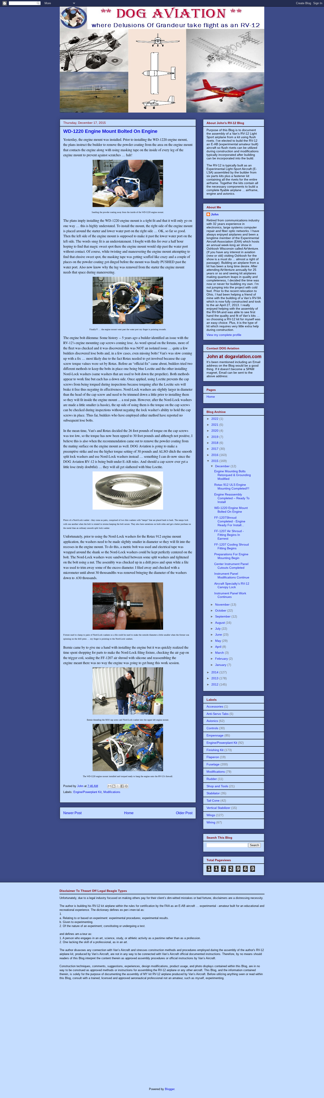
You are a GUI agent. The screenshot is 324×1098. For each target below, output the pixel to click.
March (220, 652)
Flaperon (213, 757)
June (219, 634)
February (222, 658)
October (221, 610)
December (223, 466)
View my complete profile (224, 335)
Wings (211, 815)
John (215, 214)
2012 (215, 684)
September (223, 616)
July (218, 628)
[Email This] (109, 786)
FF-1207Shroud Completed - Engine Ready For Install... (229, 521)
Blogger (169, 1089)
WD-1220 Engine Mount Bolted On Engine (231, 509)
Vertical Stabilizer (218, 808)
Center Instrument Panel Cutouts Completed (231, 565)
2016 (215, 455)
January (221, 665)
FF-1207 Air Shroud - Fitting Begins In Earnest (229, 534)
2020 (215, 430)
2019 (215, 437)
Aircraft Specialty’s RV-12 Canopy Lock (231, 585)
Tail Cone (213, 800)
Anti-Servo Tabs (218, 714)
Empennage (215, 735)
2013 (215, 678)
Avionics (212, 721)
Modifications (111, 792)
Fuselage (213, 764)
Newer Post (72, 813)
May (218, 640)
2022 (215, 418)
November (223, 604)
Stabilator (213, 793)
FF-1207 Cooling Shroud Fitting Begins (231, 546)
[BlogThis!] (114, 786)
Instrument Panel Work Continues (230, 595)
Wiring (211, 822)
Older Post (184, 813)
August (220, 622)
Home (129, 813)
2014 (215, 672)
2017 (215, 448)
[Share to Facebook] (122, 786)
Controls (212, 728)
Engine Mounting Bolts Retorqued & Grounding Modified (232, 474)
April (218, 646)
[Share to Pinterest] (126, 786)
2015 (215, 461)
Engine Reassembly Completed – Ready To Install (232, 498)
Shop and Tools (217, 786)
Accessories (215, 706)
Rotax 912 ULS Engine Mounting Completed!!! (231, 486)
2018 (215, 442)
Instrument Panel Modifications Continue (231, 575)
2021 (215, 424)
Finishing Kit (215, 750)
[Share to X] (118, 786)
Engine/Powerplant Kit (87, 792)
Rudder (212, 779)
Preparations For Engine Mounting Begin (231, 556)
